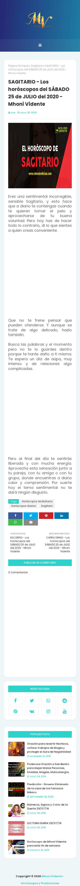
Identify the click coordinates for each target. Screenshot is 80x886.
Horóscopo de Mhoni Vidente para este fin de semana (46, 844)
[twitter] (32, 700)
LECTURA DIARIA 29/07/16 (44, 823)
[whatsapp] (48, 700)
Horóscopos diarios (23, 506)
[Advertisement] (40, 278)
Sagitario (37, 65)
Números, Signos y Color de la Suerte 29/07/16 (47, 807)
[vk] (32, 711)
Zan (13, 112)
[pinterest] (15, 711)
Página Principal (18, 65)
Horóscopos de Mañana (37, 501)
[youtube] (64, 711)
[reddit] (64, 700)
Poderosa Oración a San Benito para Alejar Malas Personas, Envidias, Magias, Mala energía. (48, 768)
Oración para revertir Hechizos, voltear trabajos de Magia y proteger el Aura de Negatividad (49, 748)
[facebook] (15, 700)
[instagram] (48, 711)
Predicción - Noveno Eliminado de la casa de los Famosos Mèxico (47, 788)
